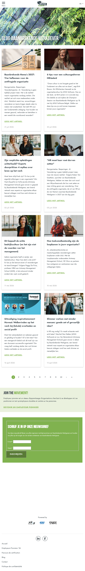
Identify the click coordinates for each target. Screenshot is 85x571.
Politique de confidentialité (12, 566)
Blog (3, 557)
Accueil (4, 543)
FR (80, 4)
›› (71, 377)
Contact (5, 562)
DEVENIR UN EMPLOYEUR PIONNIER (21, 407)
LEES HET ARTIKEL (13, 121)
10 (61, 377)
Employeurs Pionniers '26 (11, 548)
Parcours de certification (11, 552)
